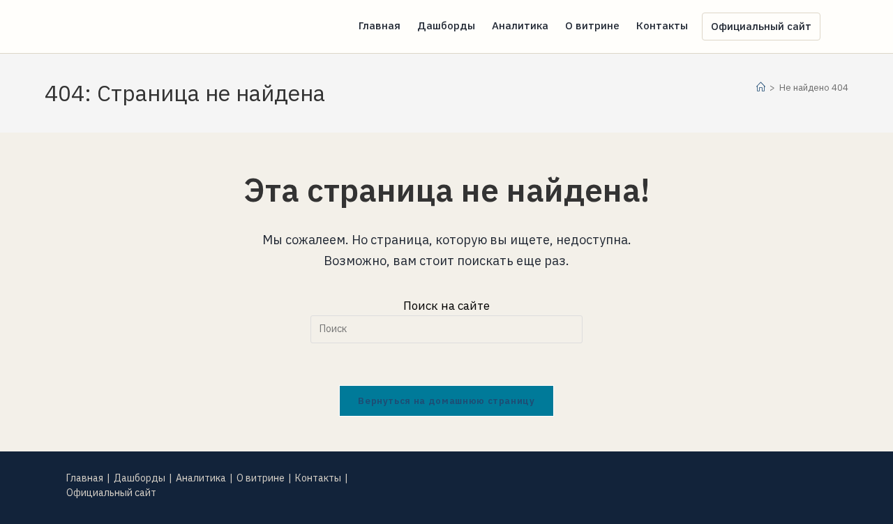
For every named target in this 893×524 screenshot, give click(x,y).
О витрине (261, 478)
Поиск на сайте (446, 305)
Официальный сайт (111, 492)
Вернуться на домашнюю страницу (446, 401)
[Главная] (760, 87)
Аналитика (201, 478)
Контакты (318, 478)
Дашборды (139, 478)
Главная (84, 478)
